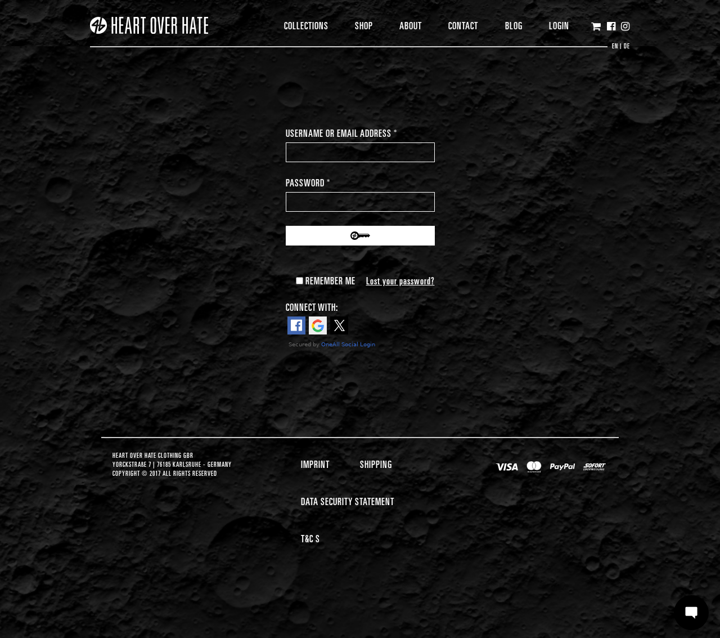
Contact (463, 25)
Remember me (329, 280)
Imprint (315, 463)
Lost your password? (400, 280)
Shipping (376, 463)
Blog (514, 25)
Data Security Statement (347, 500)
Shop (364, 25)
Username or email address (341, 133)
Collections (306, 25)
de (627, 45)
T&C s (310, 538)
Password (308, 182)
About (410, 25)
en (615, 45)
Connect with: (312, 306)
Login (559, 25)
